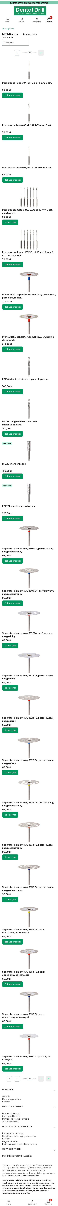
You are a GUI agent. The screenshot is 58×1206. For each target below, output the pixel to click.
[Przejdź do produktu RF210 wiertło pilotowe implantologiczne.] (29, 366)
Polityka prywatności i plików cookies (19, 1144)
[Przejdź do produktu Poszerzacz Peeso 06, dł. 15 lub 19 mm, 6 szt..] (29, 155)
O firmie (6, 1096)
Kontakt (6, 1102)
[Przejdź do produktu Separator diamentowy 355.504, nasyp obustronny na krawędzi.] (29, 917)
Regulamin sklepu (10, 1141)
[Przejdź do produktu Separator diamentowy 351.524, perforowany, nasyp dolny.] (29, 663)
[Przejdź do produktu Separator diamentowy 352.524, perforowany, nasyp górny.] (29, 747)
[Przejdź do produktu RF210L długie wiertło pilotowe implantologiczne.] (29, 409)
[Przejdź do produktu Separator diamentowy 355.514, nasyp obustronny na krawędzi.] (29, 959)
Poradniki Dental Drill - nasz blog (17, 1156)
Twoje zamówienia (11, 1121)
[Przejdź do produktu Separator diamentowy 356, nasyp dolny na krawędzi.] (29, 1044)
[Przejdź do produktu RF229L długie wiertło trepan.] (29, 493)
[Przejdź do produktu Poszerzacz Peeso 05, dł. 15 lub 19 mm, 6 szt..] (29, 112)
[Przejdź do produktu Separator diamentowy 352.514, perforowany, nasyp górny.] (29, 705)
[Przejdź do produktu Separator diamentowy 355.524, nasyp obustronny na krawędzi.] (29, 1001)
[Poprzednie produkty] (17, 1079)
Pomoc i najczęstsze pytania (15, 1119)
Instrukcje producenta (12, 1133)
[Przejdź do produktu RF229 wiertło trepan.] (29, 451)
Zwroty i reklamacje (11, 1116)
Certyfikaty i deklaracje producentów (19, 1136)
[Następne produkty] (41, 1079)
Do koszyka (10, 222)
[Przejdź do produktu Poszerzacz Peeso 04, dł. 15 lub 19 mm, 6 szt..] (29, 70)
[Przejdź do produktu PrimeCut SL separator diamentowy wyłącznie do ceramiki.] (29, 324)
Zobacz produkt (12, 95)
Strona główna (8, 29)
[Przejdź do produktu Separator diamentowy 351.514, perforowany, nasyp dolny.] (29, 620)
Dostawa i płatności (11, 1113)
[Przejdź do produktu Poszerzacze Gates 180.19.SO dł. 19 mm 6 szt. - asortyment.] (29, 197)
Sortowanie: (7, 37)
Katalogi (6, 1139)
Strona (24, 53)
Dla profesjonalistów (11, 1099)
